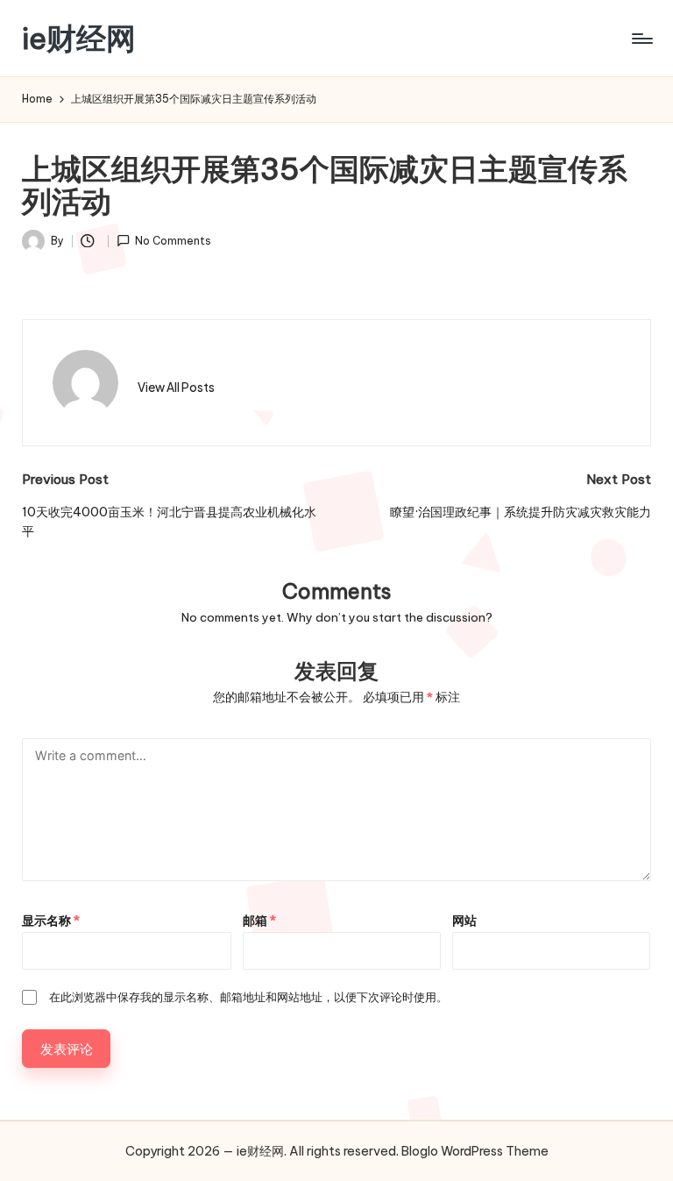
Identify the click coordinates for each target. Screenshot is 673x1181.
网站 (464, 920)
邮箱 (259, 920)
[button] (176, 387)
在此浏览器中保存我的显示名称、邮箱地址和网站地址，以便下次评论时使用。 (248, 997)
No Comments (173, 240)
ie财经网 (79, 38)
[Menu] (641, 38)
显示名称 (51, 920)
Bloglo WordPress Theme (475, 1151)
